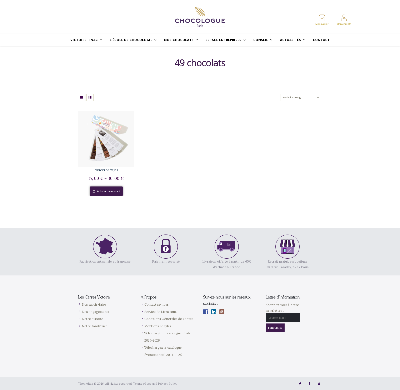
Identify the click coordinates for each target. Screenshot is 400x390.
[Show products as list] (90, 97)
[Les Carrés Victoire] (200, 16)
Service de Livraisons (160, 312)
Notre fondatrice (95, 326)
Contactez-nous (156, 304)
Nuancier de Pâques (106, 170)
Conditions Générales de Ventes (168, 319)
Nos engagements (95, 312)
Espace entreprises (223, 40)
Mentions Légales (157, 326)
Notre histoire (92, 319)
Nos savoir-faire (94, 304)
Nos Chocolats (179, 40)
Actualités (290, 40)
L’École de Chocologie (131, 40)
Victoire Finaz (84, 40)
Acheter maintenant (108, 191)
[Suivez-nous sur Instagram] (221, 311)
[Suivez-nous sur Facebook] (205, 311)
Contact (321, 40)
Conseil (260, 40)
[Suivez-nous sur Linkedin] (213, 311)
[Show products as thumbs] (81, 97)
